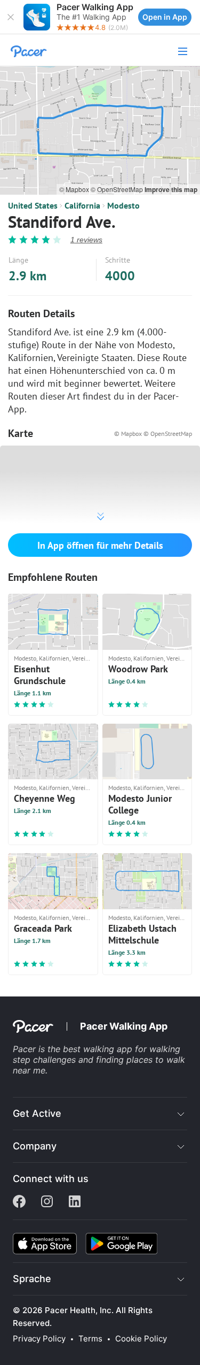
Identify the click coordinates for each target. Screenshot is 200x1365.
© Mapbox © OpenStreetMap (153, 434)
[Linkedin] (74, 1202)
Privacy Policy (39, 1339)
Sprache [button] (32, 1278)
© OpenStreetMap (118, 189)
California (82, 205)
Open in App (164, 16)
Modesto (123, 205)
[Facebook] (19, 1202)
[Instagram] (47, 1202)
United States (33, 205)
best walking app (99, 1049)
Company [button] (35, 1146)
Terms (90, 1339)
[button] (10, 17)
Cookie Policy (141, 1339)
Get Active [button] (37, 1113)
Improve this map (171, 189)
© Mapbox (75, 189)
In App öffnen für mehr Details (100, 545)
